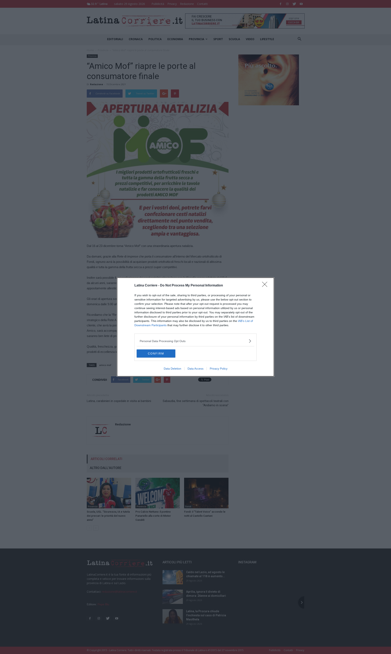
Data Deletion (172, 368)
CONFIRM (156, 353)
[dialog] (195, 327)
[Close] (266, 286)
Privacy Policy (218, 368)
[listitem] (195, 341)
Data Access (195, 368)
